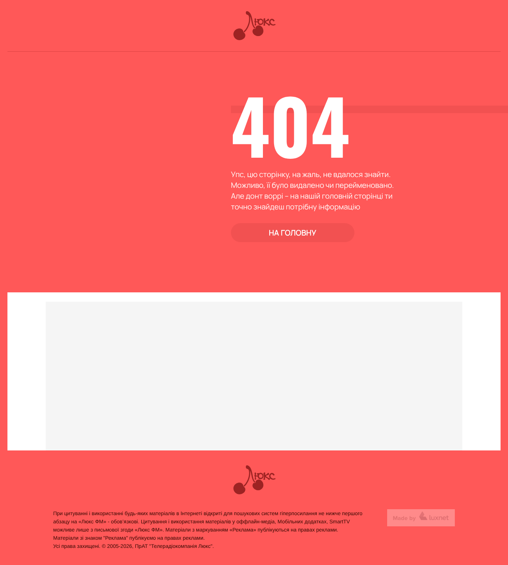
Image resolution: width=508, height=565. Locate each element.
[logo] (254, 25)
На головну (292, 233)
